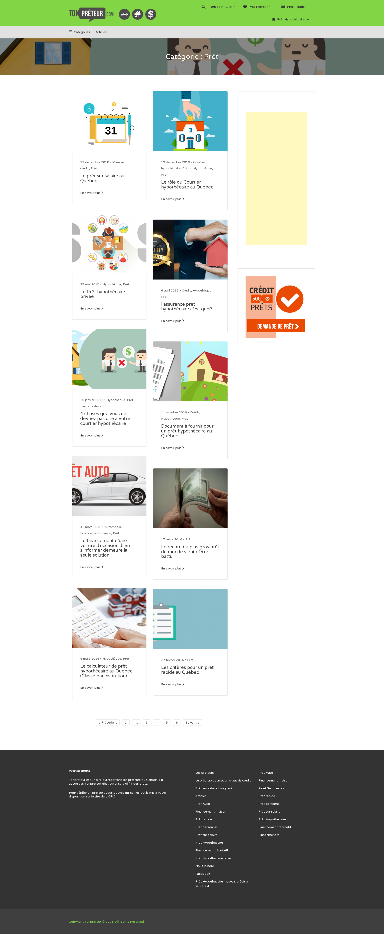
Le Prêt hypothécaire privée (102, 294)
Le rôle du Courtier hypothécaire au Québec (187, 185)
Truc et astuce (91, 406)
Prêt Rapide (296, 7)
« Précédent (108, 722)
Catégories (82, 32)
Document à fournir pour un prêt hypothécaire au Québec (187, 431)
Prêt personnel (206, 827)
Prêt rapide (203, 819)
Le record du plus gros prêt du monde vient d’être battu (190, 551)
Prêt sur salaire (206, 835)
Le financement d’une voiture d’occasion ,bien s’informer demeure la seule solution (105, 548)
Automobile (113, 527)
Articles (101, 32)
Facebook (202, 874)
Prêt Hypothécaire (291, 19)
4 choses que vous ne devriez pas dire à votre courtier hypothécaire (105, 418)
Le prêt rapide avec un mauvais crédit (223, 780)
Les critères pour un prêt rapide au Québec (187, 670)
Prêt (94, 168)
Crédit (187, 168)
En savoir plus (90, 193)
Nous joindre (204, 866)
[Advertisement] (276, 178)
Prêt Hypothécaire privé (213, 858)
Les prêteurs (204, 773)
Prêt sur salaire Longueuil (213, 788)
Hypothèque (111, 284)
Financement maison (95, 533)
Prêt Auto (224, 7)
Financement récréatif (211, 850)
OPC (111, 796)
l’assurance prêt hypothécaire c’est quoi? (186, 307)
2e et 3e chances (271, 788)
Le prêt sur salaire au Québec (102, 178)
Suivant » (192, 722)
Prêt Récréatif (259, 7)
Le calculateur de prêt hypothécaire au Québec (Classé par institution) (106, 671)
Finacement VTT (270, 835)
